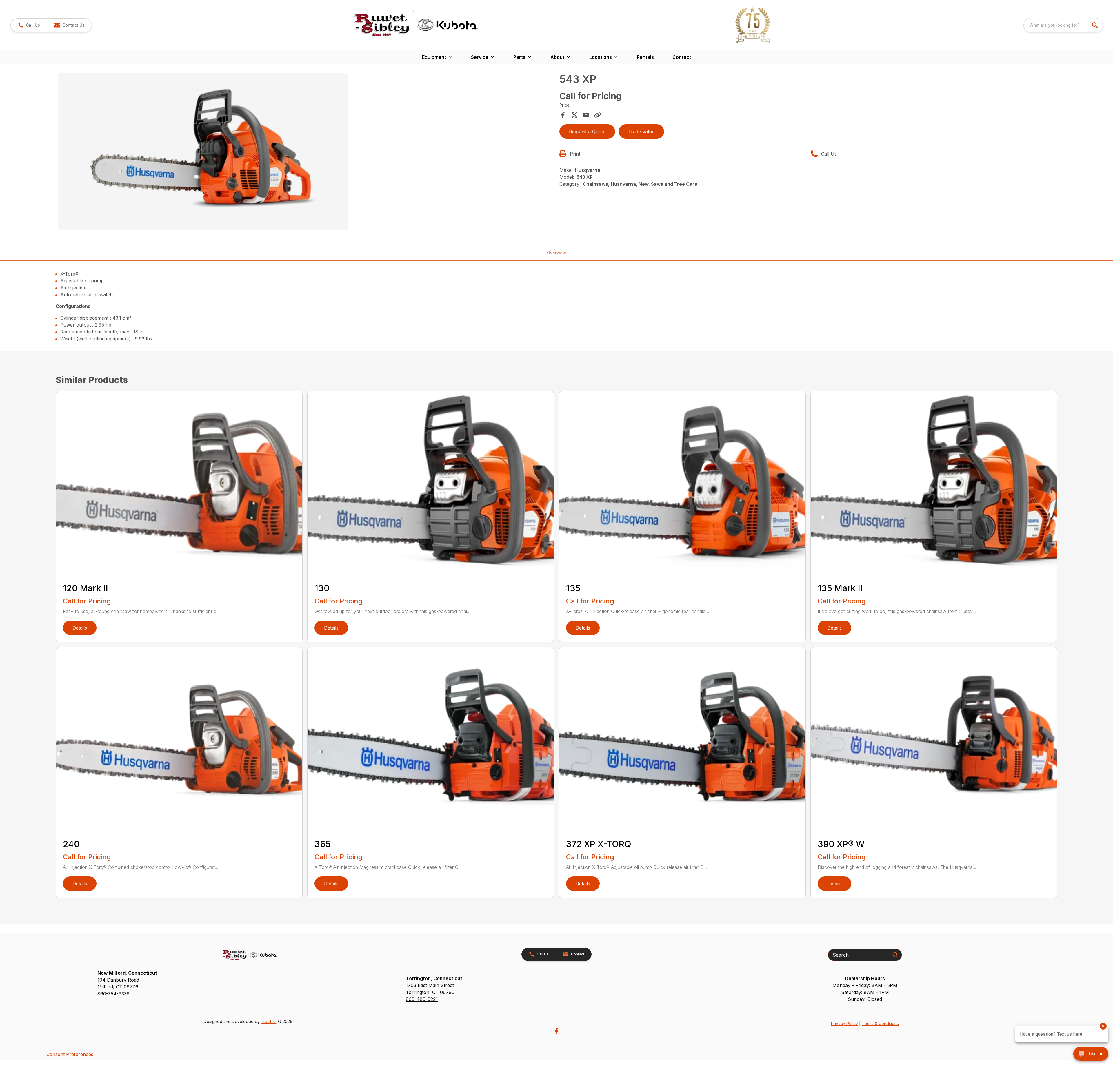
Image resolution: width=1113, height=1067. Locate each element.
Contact (681, 57)
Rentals (645, 57)
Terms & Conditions (880, 1023)
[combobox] (1063, 25)
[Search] (895, 954)
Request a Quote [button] (587, 131)
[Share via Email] (586, 115)
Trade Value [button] (641, 131)
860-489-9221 (422, 999)
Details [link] (79, 628)
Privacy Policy (844, 1023)
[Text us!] (1091, 1054)
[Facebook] (556, 1031)
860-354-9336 (113, 994)
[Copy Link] (597, 115)
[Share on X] (574, 115)
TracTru (268, 1021)
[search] (1096, 25)
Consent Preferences (69, 1054)
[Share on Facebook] (562, 115)
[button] (29, 25)
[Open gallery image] (203, 151)
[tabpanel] (306, 152)
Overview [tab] (556, 252)
